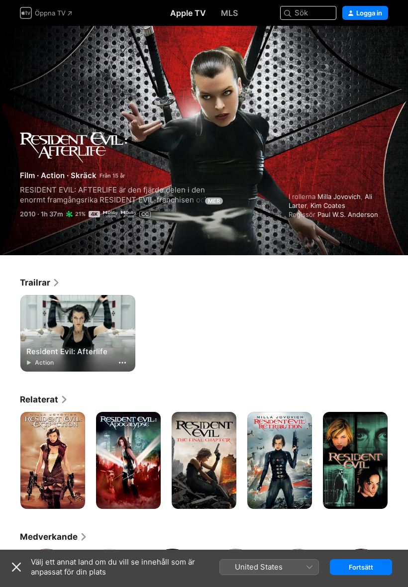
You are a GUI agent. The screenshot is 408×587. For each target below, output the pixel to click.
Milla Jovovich (339, 196)
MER (214, 200)
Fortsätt (361, 567)
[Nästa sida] (398, 461)
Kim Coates (327, 205)
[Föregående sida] (10, 461)
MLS (229, 13)
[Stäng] (16, 567)
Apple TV (188, 13)
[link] (40, 282)
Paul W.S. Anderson (347, 214)
